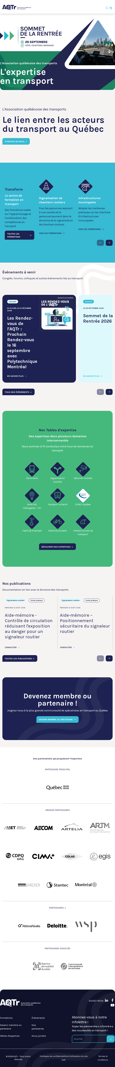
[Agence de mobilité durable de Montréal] (43, 966)
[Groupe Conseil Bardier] (29, 885)
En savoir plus (15, 376)
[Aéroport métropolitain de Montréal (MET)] (15, 828)
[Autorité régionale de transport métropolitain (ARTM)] (100, 828)
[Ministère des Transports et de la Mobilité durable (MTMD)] (57, 787)
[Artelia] (71, 828)
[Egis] (100, 856)
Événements (38, 1017)
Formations (6, 1017)
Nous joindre (39, 1035)
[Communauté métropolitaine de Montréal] (71, 966)
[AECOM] (43, 828)
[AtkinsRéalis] (29, 925)
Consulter (11, 647)
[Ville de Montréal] (86, 885)
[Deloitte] (57, 925)
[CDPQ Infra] (15, 856)
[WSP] (86, 925)
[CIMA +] (43, 856)
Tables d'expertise (9, 1035)
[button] (109, 38)
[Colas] (71, 856)
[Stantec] (57, 885)
